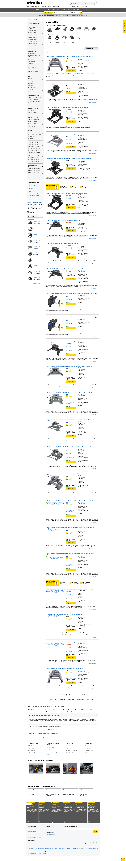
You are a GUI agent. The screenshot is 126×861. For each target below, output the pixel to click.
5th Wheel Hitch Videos (34, 195)
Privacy (65, 832)
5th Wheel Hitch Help (33, 193)
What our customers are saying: (34, 202)
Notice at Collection (76, 848)
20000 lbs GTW (86, 32)
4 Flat (48, 754)
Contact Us (31, 187)
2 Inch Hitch (69, 745)
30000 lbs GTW (64, 40)
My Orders (85, 6)
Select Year (56, 12)
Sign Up (29, 843)
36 (77, 694)
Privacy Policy (32, 191)
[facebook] (88, 844)
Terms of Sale (84, 848)
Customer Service (75, 6)
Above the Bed (31, 750)
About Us (31, 190)
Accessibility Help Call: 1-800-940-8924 (36, 848)
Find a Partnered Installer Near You (35, 837)
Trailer (53, 9)
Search (47, 836)
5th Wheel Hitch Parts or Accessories (79, 42)
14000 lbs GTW (64, 32)
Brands (78, 9)
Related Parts (89, 743)
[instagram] (94, 844)
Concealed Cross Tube (71, 750)
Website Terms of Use (93, 848)
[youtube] (97, 844)
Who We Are (48, 828)
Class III (68, 748)
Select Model (73, 12)
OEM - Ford (71, 699)
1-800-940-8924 (50, 6)
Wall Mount (87, 748)
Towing (38, 9)
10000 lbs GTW (69, 752)
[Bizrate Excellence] (32, 853)
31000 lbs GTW (72, 40)
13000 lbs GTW (57, 32)
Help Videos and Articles (51, 834)
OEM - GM (63, 699)
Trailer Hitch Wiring (52, 752)
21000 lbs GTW (94, 32)
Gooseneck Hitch (33, 743)
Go (81, 12)
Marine (73, 9)
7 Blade (49, 749)
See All (94, 582)
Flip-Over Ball (31, 752)
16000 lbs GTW (72, 32)
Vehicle (59, 9)
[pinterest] (91, 844)
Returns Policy (31, 829)
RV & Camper (66, 9)
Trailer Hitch (70, 743)
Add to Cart (71, 70)
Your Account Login (33, 198)
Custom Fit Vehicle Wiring (53, 744)
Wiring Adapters (51, 747)
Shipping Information (32, 831)
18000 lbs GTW (79, 32)
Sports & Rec (46, 9)
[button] (95, 771)
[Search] (72, 4)
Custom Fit (50, 33)
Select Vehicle (48, 12)
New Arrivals (86, 9)
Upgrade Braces (89, 750)
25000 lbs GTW (57, 40)
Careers (47, 829)
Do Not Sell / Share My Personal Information (61, 848)
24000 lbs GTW (50, 40)
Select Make (65, 12)
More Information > (93, 78)
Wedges (87, 745)
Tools (86, 752)
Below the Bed (31, 745)
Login (29, 842)
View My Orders (31, 828)
